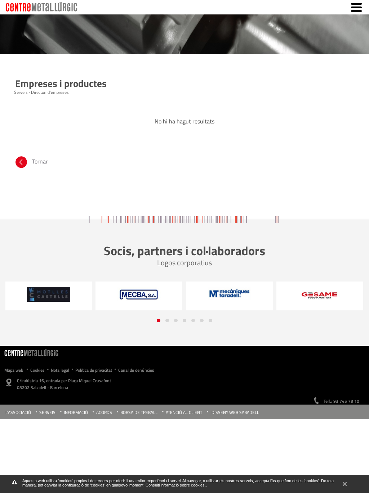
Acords (104, 412)
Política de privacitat (93, 370)
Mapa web (13, 370)
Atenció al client (184, 412)
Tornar (40, 161)
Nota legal (60, 370)
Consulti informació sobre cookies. (176, 485)
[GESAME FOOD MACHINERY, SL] (319, 295)
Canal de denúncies (136, 370)
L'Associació (18, 412)
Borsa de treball (138, 412)
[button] (158, 320)
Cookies (37, 370)
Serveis (47, 412)
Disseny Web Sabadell (235, 412)
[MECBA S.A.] (138, 294)
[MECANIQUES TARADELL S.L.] (229, 293)
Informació (76, 412)
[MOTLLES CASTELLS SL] (48, 294)
